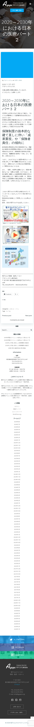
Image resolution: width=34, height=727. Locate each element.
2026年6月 (17, 427)
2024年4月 (17, 495)
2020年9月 (17, 608)
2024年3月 (17, 498)
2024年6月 (17, 490)
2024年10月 (17, 479)
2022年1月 (17, 566)
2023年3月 (17, 529)
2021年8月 (17, 579)
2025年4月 (17, 463)
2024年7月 (17, 487)
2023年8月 (17, 516)
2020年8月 (17, 611)
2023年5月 (17, 524)
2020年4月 (17, 621)
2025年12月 (17, 442)
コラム (17, 309)
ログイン (17, 406)
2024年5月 (17, 492)
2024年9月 (17, 482)
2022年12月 (17, 537)
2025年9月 (17, 450)
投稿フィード (17, 409)
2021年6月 (17, 584)
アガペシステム (8, 80)
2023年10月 (17, 511)
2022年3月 (17, 561)
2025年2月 (17, 469)
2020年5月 (17, 618)
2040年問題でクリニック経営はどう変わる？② (17, 337)
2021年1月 (17, 597)
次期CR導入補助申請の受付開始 (17, 348)
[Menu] (30, 3)
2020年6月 (17, 616)
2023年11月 (17, 508)
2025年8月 (17, 453)
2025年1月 (17, 471)
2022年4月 (17, 558)
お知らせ (11, 309)
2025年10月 (17, 448)
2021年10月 (17, 574)
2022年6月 (17, 553)
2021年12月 (17, 569)
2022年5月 (17, 555)
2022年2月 (17, 563)
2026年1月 (17, 440)
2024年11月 (17, 477)
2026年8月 (17, 421)
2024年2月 (17, 500)
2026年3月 (17, 435)
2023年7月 (17, 519)
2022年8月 (17, 548)
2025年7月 (17, 456)
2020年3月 (17, 624)
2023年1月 (17, 534)
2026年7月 (17, 424)
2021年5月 (17, 587)
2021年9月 (17, 576)
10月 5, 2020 (18, 80)
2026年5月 (17, 429)
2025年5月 (17, 461)
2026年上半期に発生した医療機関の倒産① (17, 345)
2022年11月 (17, 540)
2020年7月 (17, 613)
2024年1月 (17, 503)
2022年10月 (17, 542)
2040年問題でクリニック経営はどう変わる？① (17, 340)
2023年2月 (17, 532)
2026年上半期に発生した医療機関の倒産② (17, 343)
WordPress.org (17, 414)
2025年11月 (17, 445)
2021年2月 (17, 595)
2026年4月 (17, 432)
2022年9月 (17, 545)
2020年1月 (17, 629)
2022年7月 (17, 550)
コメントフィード (17, 411)
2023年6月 (17, 521)
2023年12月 (17, 506)
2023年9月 (17, 513)
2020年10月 (17, 605)
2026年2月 (17, 437)
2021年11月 (17, 571)
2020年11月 (17, 603)
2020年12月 (17, 600)
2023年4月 (17, 527)
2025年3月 (17, 466)
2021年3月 (17, 592)
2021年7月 (17, 582)
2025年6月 (17, 458)
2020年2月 (17, 626)
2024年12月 (17, 474)
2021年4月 (17, 590)
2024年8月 (17, 485)
